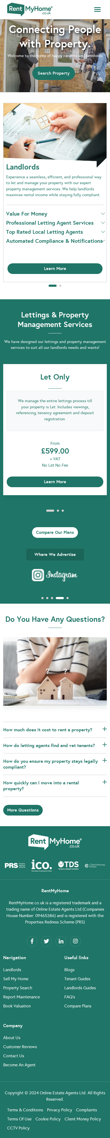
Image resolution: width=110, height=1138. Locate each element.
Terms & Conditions (25, 1109)
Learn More (55, 268)
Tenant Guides (77, 978)
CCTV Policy (18, 1128)
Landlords (12, 969)
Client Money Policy (83, 1118)
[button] (53, 286)
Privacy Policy (59, 1109)
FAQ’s (69, 996)
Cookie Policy (48, 1118)
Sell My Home (15, 978)
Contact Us (13, 1055)
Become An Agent (19, 1064)
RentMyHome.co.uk (26, 902)
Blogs (69, 969)
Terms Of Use (19, 1118)
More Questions (23, 810)
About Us (11, 1037)
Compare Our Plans (55, 532)
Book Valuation (17, 1005)
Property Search (17, 987)
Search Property (54, 73)
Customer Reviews (20, 1046)
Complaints (86, 1109)
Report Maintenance (21, 996)
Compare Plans (77, 1005)
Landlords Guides (80, 987)
